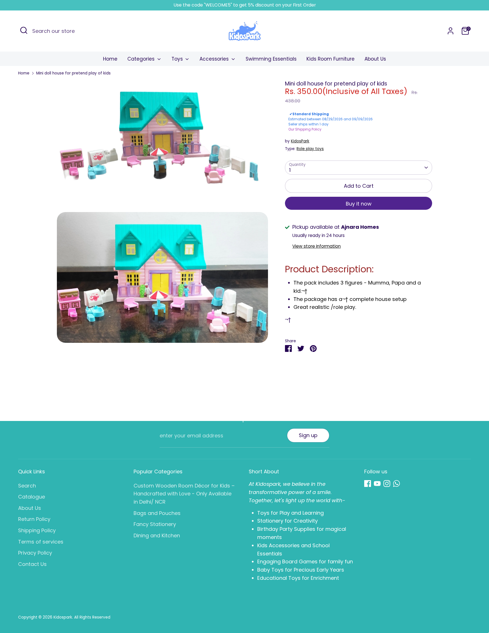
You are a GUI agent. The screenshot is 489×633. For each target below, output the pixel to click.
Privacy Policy (35, 552)
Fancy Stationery (155, 524)
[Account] (450, 31)
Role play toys (310, 148)
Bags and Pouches (157, 513)
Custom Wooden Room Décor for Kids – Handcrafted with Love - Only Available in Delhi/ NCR (184, 494)
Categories (141, 58)
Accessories (215, 58)
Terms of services (40, 541)
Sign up (308, 435)
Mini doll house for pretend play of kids (73, 73)
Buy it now (359, 203)
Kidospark (62, 617)
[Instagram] (386, 483)
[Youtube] (377, 483)
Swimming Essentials (271, 58)
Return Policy (34, 519)
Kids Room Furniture (330, 58)
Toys (177, 58)
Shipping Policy (37, 530)
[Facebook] (367, 483)
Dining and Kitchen (157, 535)
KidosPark (300, 141)
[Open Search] (23, 30)
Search (27, 485)
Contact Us (32, 564)
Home (110, 58)
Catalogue (31, 496)
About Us (375, 58)
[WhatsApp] (396, 483)
